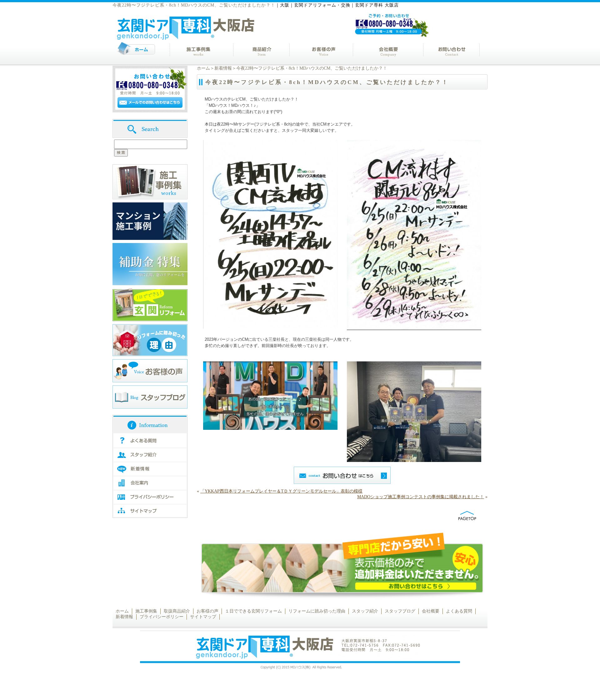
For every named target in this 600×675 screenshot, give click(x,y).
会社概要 (430, 611)
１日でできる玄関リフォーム (253, 611)
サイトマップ (203, 616)
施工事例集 (146, 611)
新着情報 (223, 68)
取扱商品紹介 (177, 611)
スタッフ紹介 (365, 611)
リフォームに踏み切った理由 (316, 611)
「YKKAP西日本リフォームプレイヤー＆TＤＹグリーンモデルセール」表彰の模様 (281, 491)
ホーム (203, 68)
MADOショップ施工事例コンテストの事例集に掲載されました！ (420, 496)
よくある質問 (459, 611)
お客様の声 (207, 611)
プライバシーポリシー (161, 616)
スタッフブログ (400, 611)
